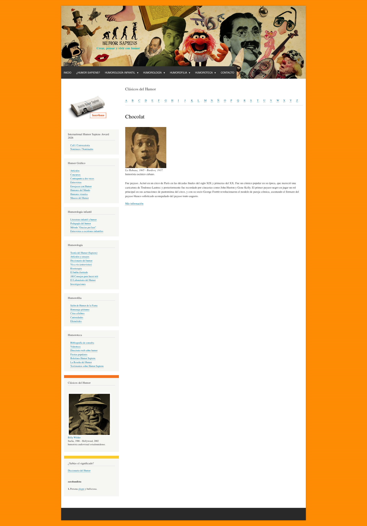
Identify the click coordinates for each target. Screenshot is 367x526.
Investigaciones (78, 284)
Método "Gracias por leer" (83, 227)
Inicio (67, 72)
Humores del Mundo (80, 190)
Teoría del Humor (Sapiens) (83, 252)
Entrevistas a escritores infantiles (86, 231)
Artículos (75, 170)
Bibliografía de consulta (82, 342)
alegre (81, 488)
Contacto (227, 72)
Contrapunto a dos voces (82, 178)
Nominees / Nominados (81, 149)
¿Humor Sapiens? (88, 72)
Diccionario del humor (81, 260)
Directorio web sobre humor (83, 350)
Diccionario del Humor (79, 470)
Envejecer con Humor (81, 186)
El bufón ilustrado (79, 272)
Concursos (75, 174)
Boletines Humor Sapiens (82, 358)
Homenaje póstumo (79, 309)
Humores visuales (79, 194)
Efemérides (76, 321)
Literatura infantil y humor (83, 219)
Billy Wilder (74, 437)
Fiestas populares (78, 354)
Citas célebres (77, 313)
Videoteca (75, 346)
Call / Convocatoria (80, 145)
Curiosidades (76, 317)
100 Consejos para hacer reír (84, 276)
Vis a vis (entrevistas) (81, 264)
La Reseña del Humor (81, 362)
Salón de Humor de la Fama (83, 305)
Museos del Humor (79, 198)
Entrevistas (75, 182)
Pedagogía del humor (80, 223)
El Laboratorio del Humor (83, 280)
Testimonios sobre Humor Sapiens (87, 366)
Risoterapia (76, 268)
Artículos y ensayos (79, 256)
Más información (134, 203)
